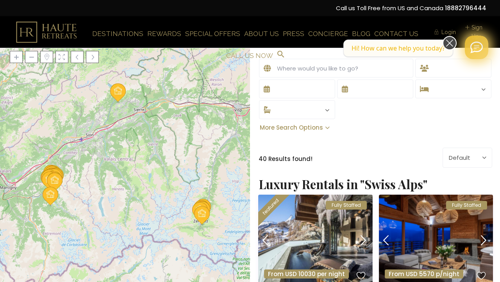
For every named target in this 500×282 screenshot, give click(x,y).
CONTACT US (396, 34)
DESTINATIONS (117, 34)
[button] (281, 54)
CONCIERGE (328, 34)
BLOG (361, 34)
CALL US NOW (249, 56)
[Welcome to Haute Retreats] (476, 47)
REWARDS (164, 34)
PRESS (293, 34)
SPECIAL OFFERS (212, 34)
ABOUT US (261, 34)
